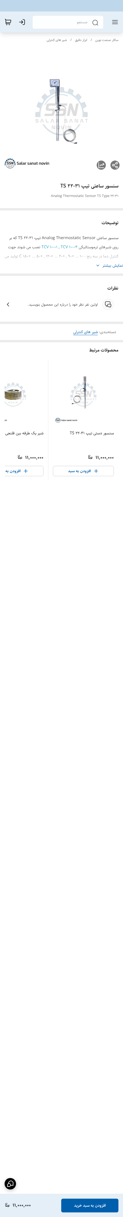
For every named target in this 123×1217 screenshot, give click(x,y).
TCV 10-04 (69, 247)
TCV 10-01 (50, 247)
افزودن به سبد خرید (90, 1205)
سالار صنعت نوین (106, 40)
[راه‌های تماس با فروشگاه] (10, 1183)
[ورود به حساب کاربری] (23, 22)
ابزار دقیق (81, 40)
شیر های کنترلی (57, 40)
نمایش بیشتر (112, 265)
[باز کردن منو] (113, 22)
